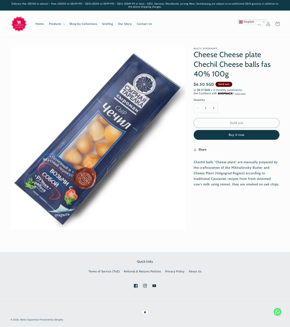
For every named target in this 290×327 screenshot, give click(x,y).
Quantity (199, 100)
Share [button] (203, 149)
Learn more (240, 93)
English (248, 21)
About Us (195, 271)
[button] (56, 23)
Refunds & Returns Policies (142, 271)
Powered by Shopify (51, 319)
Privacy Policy (175, 271)
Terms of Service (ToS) (104, 271)
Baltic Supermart (30, 319)
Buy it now (237, 135)
